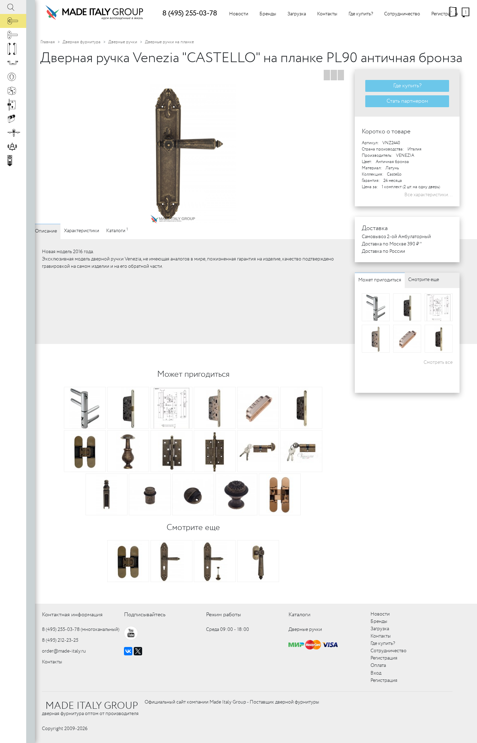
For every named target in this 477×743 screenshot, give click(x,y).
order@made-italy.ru (64, 651)
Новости (238, 13)
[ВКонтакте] (128, 651)
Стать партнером (407, 101)
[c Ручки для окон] (13, 35)
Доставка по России (383, 251)
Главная (48, 42)
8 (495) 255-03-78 (189, 13)
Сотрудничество (402, 13)
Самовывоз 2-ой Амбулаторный (396, 236)
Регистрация (444, 13)
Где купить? (360, 13)
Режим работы (223, 615)
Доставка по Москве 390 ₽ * (392, 244)
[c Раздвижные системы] (13, 133)
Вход (375, 673)
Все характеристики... (428, 194)
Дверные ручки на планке (169, 42)
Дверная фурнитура (82, 42)
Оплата (378, 665)
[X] (138, 651)
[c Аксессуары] (13, 147)
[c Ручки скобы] (13, 49)
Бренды (267, 13)
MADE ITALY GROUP (91, 706)
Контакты (327, 13)
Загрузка (296, 13)
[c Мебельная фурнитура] (13, 63)
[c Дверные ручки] (13, 21)
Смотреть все (438, 362)
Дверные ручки (122, 42)
